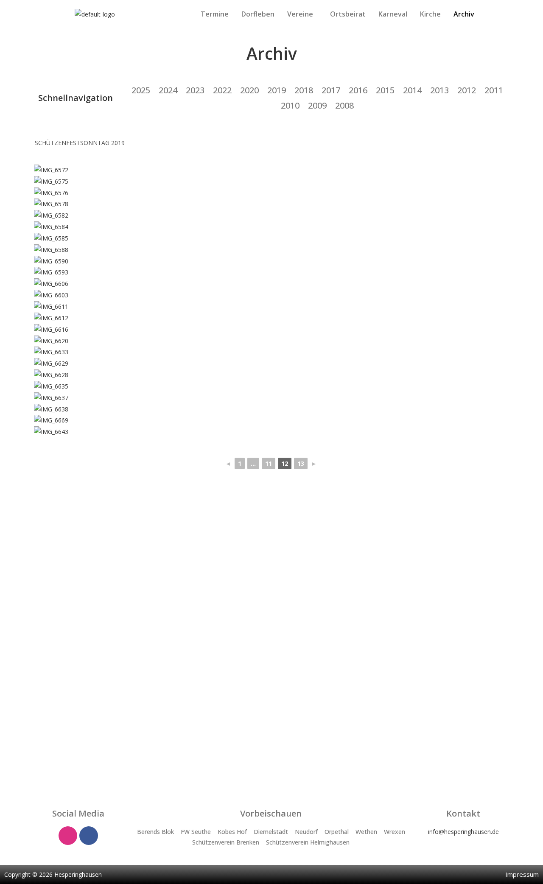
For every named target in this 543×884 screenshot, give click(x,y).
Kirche (430, 14)
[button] (302, 14)
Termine (215, 14)
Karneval (392, 14)
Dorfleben (257, 14)
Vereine (300, 14)
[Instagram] (68, 835)
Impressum (522, 874)
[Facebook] (88, 835)
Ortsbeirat (348, 14)
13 (300, 463)
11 (268, 463)
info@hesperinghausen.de (463, 832)
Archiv (463, 14)
